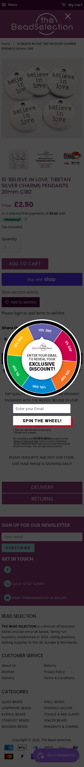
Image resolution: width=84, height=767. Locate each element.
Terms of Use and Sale (26, 441)
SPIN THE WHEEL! (42, 420)
